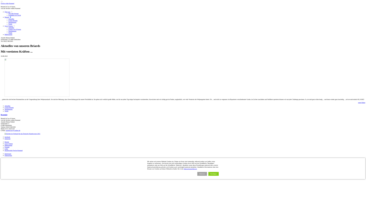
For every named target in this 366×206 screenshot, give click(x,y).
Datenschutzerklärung (190, 169)
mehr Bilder (361, 102)
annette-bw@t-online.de (13, 130)
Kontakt (4, 115)
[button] (202, 174)
